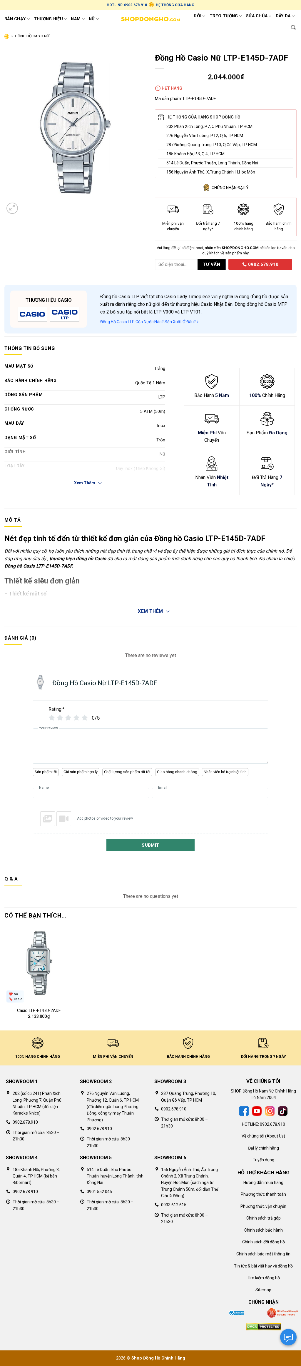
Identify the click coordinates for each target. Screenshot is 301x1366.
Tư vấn (211, 264)
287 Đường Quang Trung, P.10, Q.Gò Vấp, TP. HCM (211, 144)
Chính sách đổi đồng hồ (263, 1242)
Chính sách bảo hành (263, 1230)
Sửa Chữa (256, 16)
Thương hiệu (48, 18)
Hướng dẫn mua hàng (263, 1182)
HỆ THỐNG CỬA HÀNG (175, 5)
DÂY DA (283, 16)
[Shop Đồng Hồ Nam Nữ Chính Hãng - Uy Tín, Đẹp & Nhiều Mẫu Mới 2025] (150, 19)
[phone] (226, 264)
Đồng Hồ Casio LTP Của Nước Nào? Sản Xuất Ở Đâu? (148, 321)
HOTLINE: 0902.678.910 (127, 5)
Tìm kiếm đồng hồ (263, 1277)
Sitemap (263, 1289)
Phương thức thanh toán (263, 1194)
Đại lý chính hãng (263, 1148)
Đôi (197, 16)
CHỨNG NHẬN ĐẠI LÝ (230, 187)
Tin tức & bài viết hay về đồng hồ (263, 1266)
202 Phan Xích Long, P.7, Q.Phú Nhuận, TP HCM (209, 126)
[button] (12, 208)
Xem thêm (150, 611)
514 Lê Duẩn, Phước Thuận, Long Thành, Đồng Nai (212, 163)
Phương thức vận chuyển (263, 1206)
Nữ (92, 18)
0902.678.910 (262, 264)
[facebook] (244, 1110)
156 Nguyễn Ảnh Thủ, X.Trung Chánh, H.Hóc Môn (210, 172)
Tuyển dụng (263, 1159)
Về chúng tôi (253, 1136)
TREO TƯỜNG (224, 16)
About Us (275, 1136)
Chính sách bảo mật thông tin (263, 1254)
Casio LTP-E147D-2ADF (39, 1010)
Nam (76, 18)
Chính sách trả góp (263, 1218)
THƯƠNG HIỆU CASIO (49, 300)
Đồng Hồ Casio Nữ (32, 36)
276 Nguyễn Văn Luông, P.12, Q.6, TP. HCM (204, 135)
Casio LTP (128, 296)
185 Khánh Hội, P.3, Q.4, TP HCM (195, 153)
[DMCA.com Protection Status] (263, 1326)
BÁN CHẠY (15, 18)
